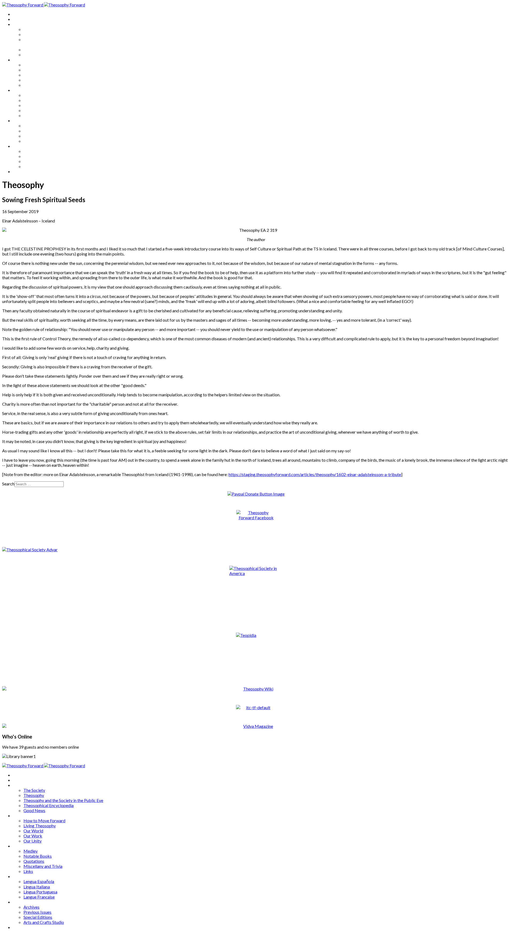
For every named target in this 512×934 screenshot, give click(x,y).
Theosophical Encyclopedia (48, 49)
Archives (21, 146)
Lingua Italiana (36, 130)
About (19, 19)
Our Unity (32, 84)
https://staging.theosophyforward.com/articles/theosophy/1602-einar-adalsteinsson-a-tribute (315, 474)
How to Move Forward (44, 64)
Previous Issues (37, 156)
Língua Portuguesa (40, 135)
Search (8, 483)
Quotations (33, 105)
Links (28, 115)
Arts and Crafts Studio (43, 166)
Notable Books (37, 100)
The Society (34, 29)
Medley (30, 95)
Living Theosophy (39, 69)
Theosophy (33, 34)
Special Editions (37, 161)
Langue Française (39, 140)
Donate (19, 171)
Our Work (32, 79)
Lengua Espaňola (38, 125)
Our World (33, 74)
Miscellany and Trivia (42, 110)
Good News (34, 54)
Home (18, 14)
